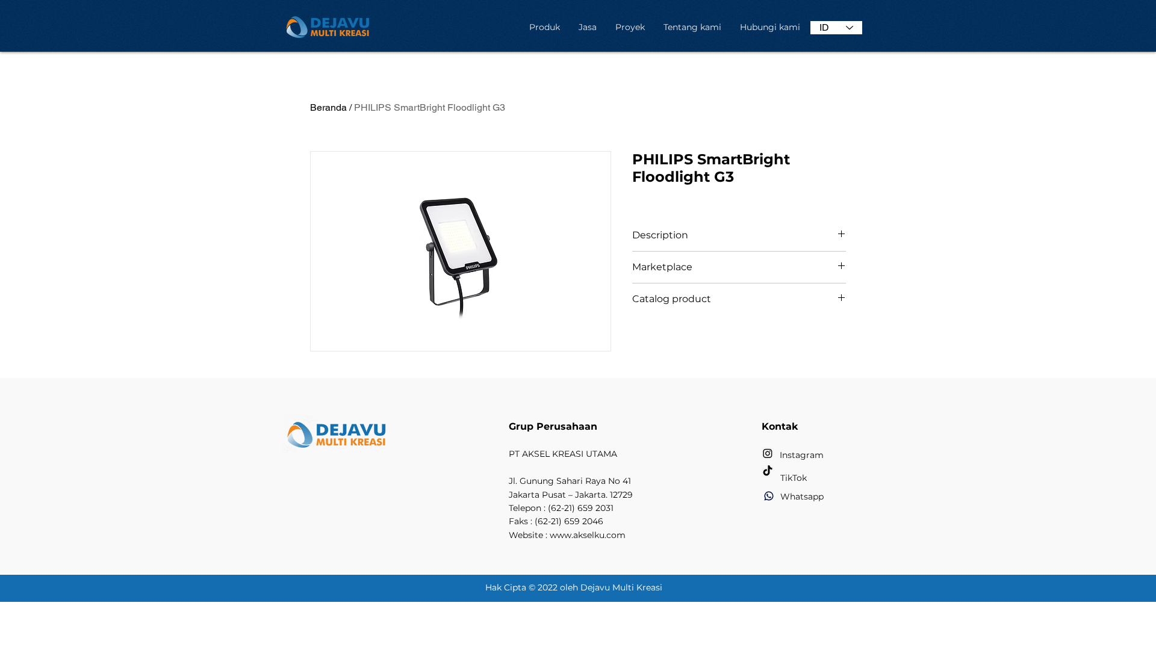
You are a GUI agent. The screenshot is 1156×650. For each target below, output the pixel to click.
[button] (544, 27)
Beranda (328, 107)
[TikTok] (768, 471)
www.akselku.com (588, 535)
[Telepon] (769, 496)
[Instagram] (768, 453)
